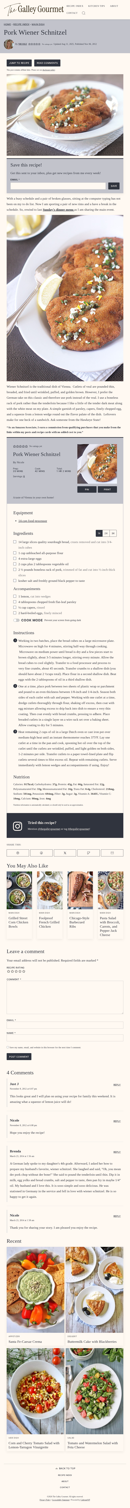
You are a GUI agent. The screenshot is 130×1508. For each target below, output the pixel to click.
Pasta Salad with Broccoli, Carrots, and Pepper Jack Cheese (110, 926)
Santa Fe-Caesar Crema (25, 1342)
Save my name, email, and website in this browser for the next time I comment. (45, 1047)
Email (15, 179)
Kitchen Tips (96, 6)
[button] (29, 44)
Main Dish (38, 24)
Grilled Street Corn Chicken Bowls (18, 922)
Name (11, 1033)
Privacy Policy (45, 1500)
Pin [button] (87, 489)
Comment (14, 979)
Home (7, 24)
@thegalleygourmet (49, 828)
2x (105, 533)
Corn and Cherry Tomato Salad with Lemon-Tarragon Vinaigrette (34, 1445)
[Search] (83, 13)
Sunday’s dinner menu (58, 209)
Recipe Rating (15, 967)
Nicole (22, 44)
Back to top (67, 1468)
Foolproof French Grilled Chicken (49, 922)
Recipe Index (75, 6)
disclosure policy (48, 70)
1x (99, 533)
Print (107, 489)
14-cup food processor (32, 520)
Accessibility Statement (60, 1500)
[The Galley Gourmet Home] (34, 9)
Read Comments (47, 63)
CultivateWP (85, 1500)
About (114, 6)
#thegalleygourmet (78, 828)
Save (114, 186)
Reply (117, 1085)
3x (113, 533)
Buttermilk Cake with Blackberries (92, 1342)
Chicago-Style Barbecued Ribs (79, 922)
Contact (72, 13)
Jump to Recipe (19, 63)
